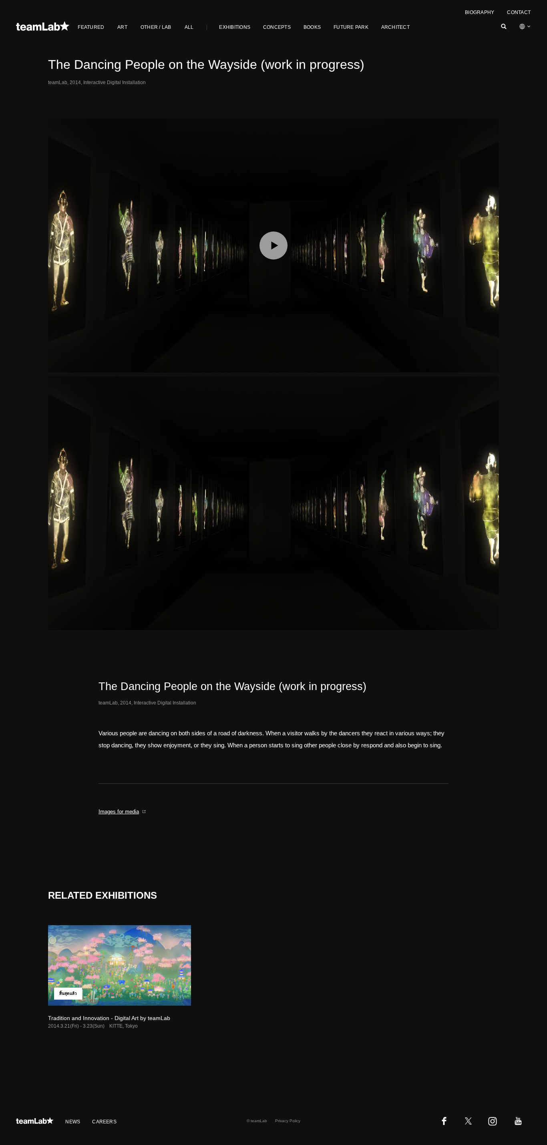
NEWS (72, 1122)
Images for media (119, 812)
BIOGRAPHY (479, 12)
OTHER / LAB (156, 27)
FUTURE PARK (351, 27)
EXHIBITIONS (234, 27)
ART (122, 27)
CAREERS (104, 1122)
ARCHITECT (395, 27)
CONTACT (519, 12)
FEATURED (91, 27)
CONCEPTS (277, 27)
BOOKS (312, 27)
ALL (189, 27)
